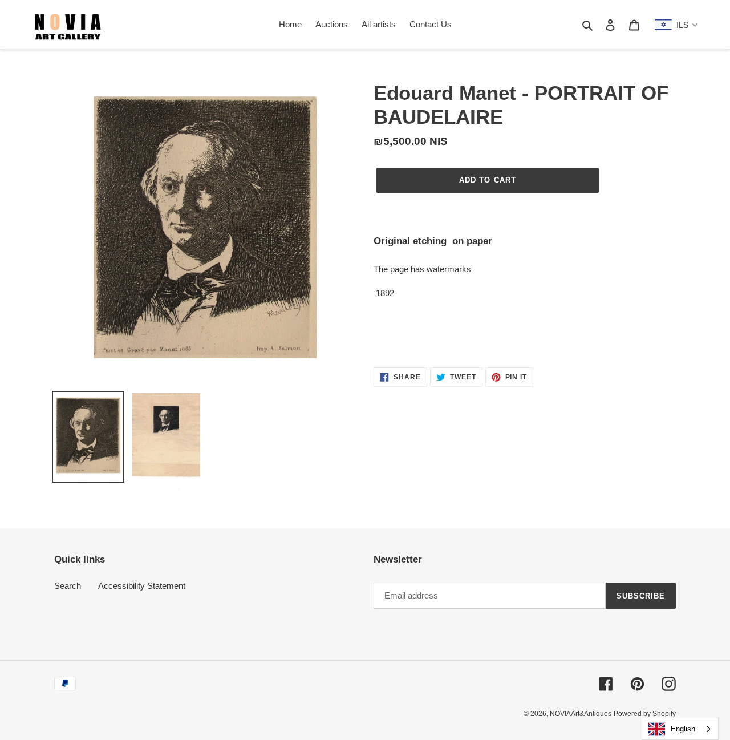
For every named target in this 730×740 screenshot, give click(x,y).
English (683, 729)
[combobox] (680, 729)
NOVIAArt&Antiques (580, 714)
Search (67, 586)
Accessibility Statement (141, 586)
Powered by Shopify (645, 714)
